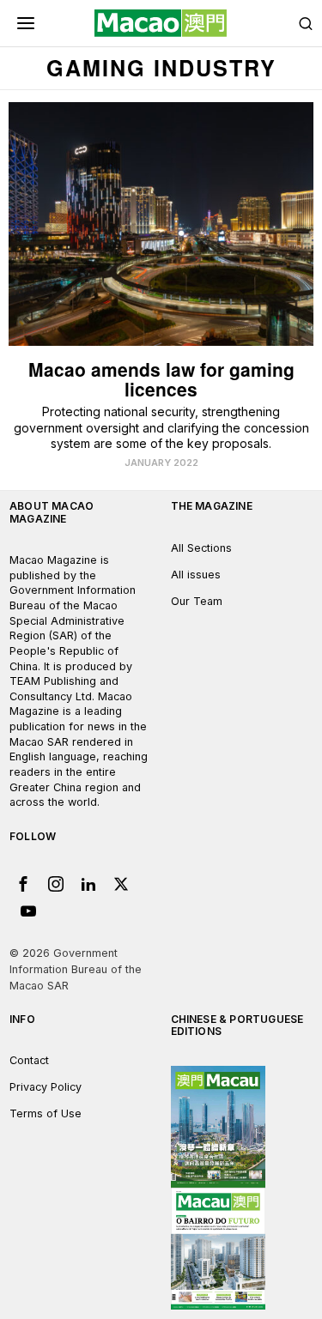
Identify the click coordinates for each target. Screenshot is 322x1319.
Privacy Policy (45, 1086)
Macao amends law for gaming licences (161, 379)
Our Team (196, 601)
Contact (29, 1060)
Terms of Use (45, 1113)
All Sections (201, 548)
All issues (196, 574)
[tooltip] (23, 884)
